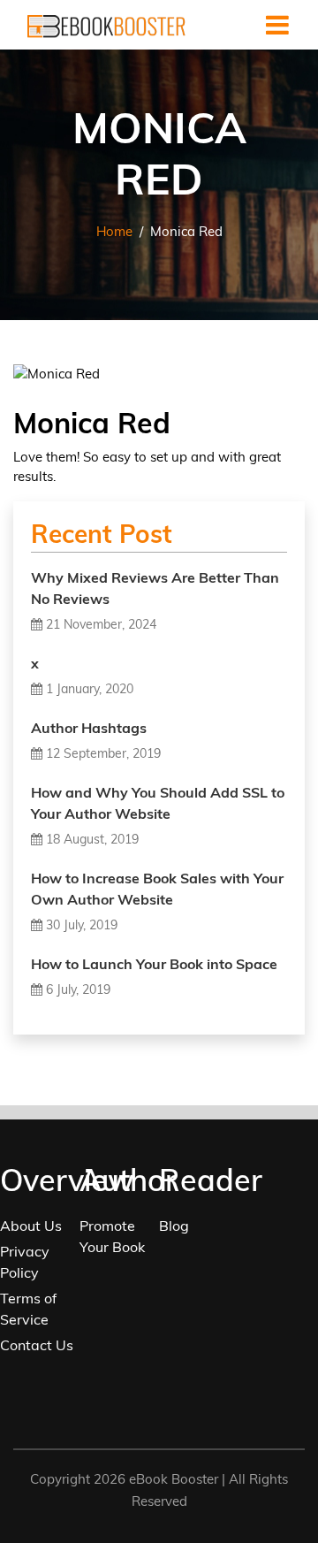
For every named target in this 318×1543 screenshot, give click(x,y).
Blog (174, 1225)
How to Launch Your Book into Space (154, 964)
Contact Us (36, 1345)
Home (114, 231)
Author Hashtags (89, 728)
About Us (31, 1225)
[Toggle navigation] (277, 24)
